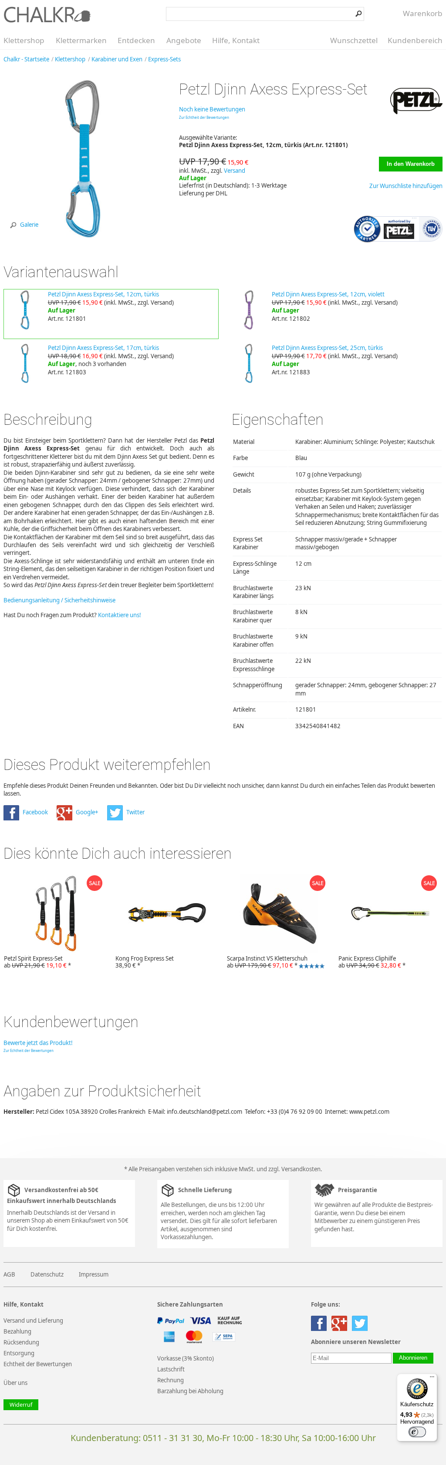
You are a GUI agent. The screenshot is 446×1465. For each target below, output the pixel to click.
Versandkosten (301, 1169)
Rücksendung (21, 1342)
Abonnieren (413, 1358)
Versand (234, 171)
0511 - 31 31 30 (172, 1438)
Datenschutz (47, 1274)
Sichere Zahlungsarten (190, 1304)
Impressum (93, 1274)
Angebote (183, 40)
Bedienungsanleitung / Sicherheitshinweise (59, 600)
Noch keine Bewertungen (212, 109)
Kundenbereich (415, 40)
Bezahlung (17, 1331)
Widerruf (21, 1404)
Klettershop (23, 40)
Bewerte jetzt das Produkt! (38, 1043)
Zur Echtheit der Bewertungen (204, 117)
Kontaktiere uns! (119, 615)
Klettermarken (81, 40)
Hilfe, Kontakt (236, 40)
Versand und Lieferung (33, 1320)
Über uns (15, 1383)
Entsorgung (18, 1353)
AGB (9, 1274)
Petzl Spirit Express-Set (37, 961)
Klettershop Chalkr (47, 14)
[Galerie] (82, 235)
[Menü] (432, 1379)
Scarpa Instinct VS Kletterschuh (265, 962)
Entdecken (136, 40)
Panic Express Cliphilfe (371, 961)
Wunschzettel (354, 40)
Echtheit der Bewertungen (37, 1364)
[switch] (417, 1432)
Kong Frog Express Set (144, 961)
